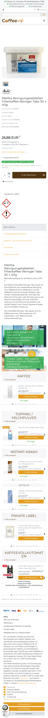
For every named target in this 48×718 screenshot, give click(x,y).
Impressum (24, 678)
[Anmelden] (3, 10)
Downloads (8, 247)
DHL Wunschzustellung (17, 692)
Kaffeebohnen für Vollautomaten (17, 633)
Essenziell (11, 687)
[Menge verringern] (9, 176)
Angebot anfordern (11, 254)
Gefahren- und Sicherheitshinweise (17, 241)
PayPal (10, 694)
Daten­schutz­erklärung (27, 683)
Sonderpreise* (36, 6)
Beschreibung (9, 227)
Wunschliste (8, 181)
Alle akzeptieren (24, 704)
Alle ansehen (10, 380)
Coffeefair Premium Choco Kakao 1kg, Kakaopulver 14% (30, 463)
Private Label (9, 629)
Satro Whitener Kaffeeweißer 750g (31, 427)
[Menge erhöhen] (9, 173)
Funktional (11, 697)
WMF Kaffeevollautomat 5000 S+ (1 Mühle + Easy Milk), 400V (30, 567)
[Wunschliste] (35, 10)
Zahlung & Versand (11, 620)
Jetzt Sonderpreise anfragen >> (14, 152)
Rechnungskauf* (18, 6)
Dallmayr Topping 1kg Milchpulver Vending (30, 492)
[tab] (24, 227)
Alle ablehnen (24, 709)
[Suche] (44, 14)
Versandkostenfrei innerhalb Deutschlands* (26, 4)
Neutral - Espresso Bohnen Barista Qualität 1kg (30, 387)
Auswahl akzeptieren (24, 714)
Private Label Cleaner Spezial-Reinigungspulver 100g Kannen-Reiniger (30, 528)
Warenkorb (8, 623)
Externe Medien (13, 690)
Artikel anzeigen (31, 396)
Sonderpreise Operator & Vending (17, 626)
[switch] (5, 714)
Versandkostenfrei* (11, 158)
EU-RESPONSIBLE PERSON (14, 234)
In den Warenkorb (28, 175)
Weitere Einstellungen (12, 699)
